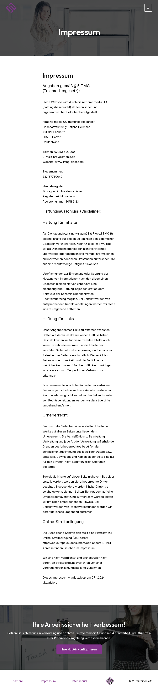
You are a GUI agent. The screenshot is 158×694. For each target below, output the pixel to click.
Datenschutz (79, 681)
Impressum (48, 681)
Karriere (18, 681)
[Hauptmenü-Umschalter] (148, 8)
